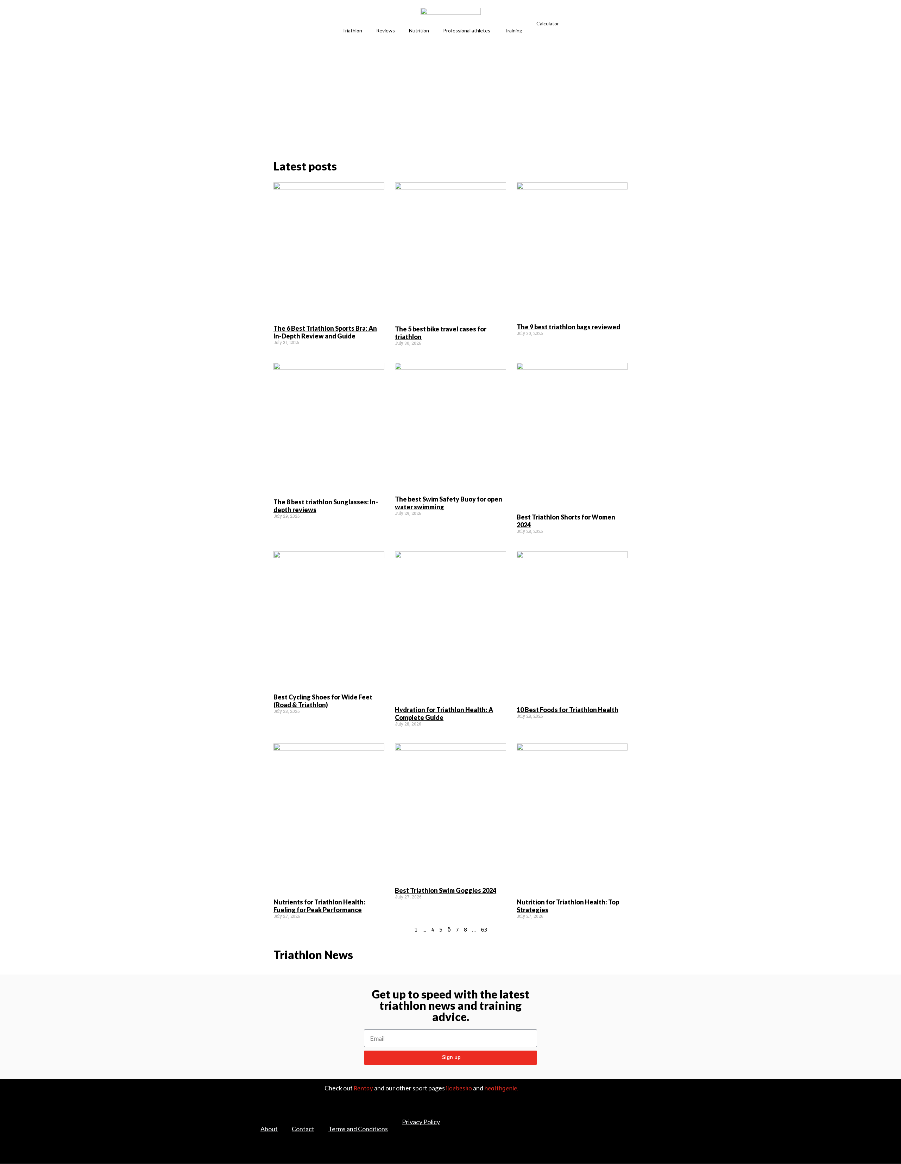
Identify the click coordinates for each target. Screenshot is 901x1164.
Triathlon (352, 30)
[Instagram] (644, 1125)
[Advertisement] (450, 97)
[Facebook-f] (614, 1115)
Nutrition (419, 30)
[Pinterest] (644, 1115)
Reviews (385, 30)
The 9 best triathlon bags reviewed (568, 327)
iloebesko (459, 1088)
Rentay (363, 1088)
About (269, 1129)
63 (484, 929)
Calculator (547, 23)
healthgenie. (501, 1088)
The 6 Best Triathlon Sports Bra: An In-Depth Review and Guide (325, 332)
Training (513, 30)
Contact (303, 1129)
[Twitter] (629, 1115)
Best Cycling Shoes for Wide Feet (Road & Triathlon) (322, 701)
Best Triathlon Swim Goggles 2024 (445, 890)
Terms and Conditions (358, 1129)
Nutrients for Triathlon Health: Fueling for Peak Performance (319, 906)
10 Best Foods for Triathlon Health (567, 710)
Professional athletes (466, 30)
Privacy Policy (421, 1122)
